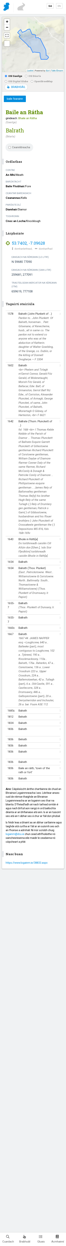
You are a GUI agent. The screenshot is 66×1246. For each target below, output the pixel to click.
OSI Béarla (34, 75)
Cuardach (8, 1241)
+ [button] (7, 21)
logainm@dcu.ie (15, 834)
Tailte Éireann (57, 70)
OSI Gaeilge (15, 75)
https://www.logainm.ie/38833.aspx (26, 862)
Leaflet (30, 70)
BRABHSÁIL (18, 87)
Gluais (41, 1241)
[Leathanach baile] (6, 7)
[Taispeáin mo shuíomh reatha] (7, 43)
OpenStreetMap (43, 81)
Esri (48, 70)
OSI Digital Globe (18, 81)
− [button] (7, 27)
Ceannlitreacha (21, 147)
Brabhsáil (24, 1241)
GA (50, 5)
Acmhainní (57, 1241)
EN (59, 5)
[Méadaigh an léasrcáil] (7, 35)
